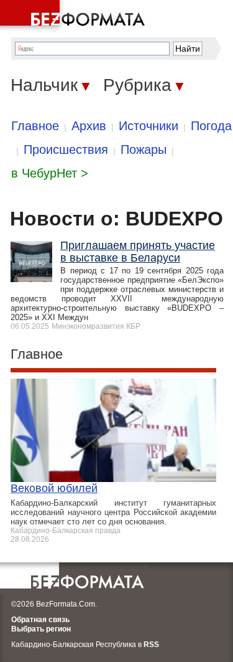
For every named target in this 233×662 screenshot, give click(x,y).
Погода (211, 126)
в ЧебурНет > (49, 173)
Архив (88, 126)
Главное (35, 126)
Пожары (144, 149)
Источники (148, 126)
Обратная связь (40, 619)
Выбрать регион (41, 629)
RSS (151, 644)
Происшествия (66, 149)
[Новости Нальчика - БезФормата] (74, 15)
